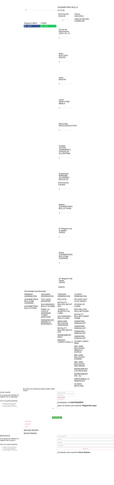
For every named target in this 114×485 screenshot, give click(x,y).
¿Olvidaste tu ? (70, 402)
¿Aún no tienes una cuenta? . (77, 405)
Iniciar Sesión (61, 399)
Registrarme (85, 448)
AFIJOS (26, 426)
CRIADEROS (27, 424)
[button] (32, 26)
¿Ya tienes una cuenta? (74, 452)
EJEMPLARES (28, 421)
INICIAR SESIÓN (31, 430)
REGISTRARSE (30, 433)
